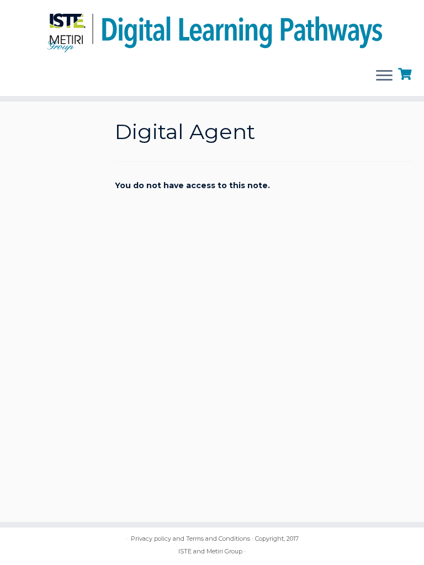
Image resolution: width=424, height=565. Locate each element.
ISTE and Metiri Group (210, 551)
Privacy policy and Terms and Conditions (190, 538)
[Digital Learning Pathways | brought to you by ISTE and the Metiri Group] (212, 30)
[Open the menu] (384, 76)
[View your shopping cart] (406, 73)
